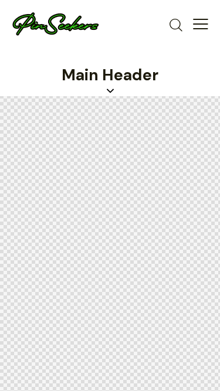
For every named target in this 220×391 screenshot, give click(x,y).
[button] (200, 24)
